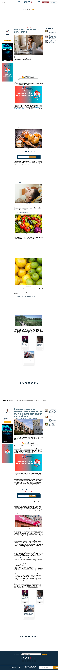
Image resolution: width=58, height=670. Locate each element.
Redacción (7, 33)
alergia (10, 400)
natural (29, 400)
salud (41, 400)
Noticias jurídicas (7, 6)
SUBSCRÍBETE (45, 2)
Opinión (17, 6)
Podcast (28, 9)
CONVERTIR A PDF (7, 40)
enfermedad (19, 400)
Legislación (25, 6)
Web (0, 24)
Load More (29, 644)
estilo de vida (24, 400)
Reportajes (12, 6)
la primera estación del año (34, 79)
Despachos (41, 6)
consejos (14, 400)
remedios (37, 400)
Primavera (33, 400)
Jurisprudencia (31, 6)
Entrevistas (21, 6)
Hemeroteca (51, 6)
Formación (24, 9)
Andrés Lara (7, 412)
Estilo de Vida (46, 6)
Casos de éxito (36, 6)
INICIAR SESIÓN (53, 2)
